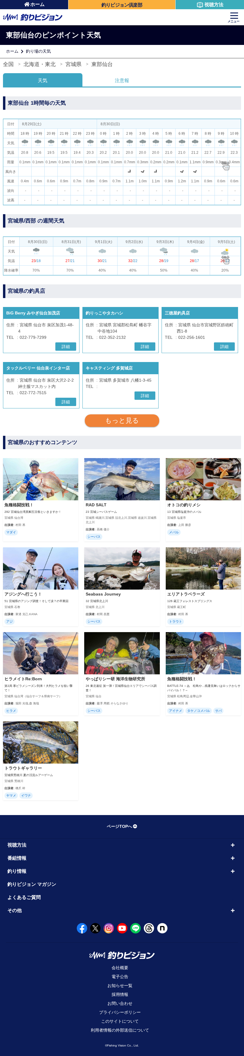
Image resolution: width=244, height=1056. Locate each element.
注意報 (122, 80)
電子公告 (120, 976)
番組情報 (16, 858)
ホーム (37, 4)
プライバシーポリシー (120, 1012)
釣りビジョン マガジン (31, 884)
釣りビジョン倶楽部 (121, 4)
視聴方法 (213, 4)
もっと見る (122, 420)
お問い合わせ (119, 1003)
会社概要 (120, 967)
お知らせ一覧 (119, 985)
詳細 (66, 346)
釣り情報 (16, 871)
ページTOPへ (119, 826)
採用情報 (120, 994)
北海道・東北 (40, 64)
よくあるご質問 (24, 897)
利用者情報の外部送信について (120, 1030)
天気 (42, 80)
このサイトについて (120, 1021)
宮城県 (73, 64)
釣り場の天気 (38, 51)
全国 (8, 64)
